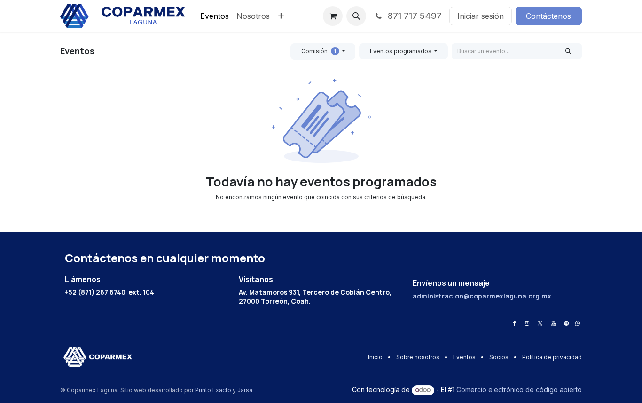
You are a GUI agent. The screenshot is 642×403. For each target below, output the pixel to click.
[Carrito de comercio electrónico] (333, 16)
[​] (514, 323)
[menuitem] (214, 16)
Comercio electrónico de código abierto (519, 390)
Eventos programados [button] (401, 51)
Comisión (318, 51)
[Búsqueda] (568, 51)
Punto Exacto (213, 390)
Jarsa (244, 390)
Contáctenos (548, 16)
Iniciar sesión (480, 16)
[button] (356, 16)
